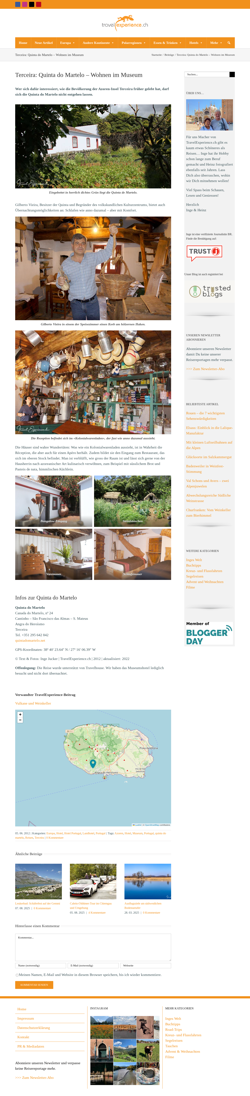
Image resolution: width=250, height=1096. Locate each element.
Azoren (119, 833)
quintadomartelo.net (30, 640)
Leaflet (138, 824)
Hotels (193, 43)
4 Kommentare (97, 912)
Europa (65, 43)
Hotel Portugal (72, 833)
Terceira (39, 837)
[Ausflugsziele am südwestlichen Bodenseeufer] (147, 866)
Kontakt (23, 1037)
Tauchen (171, 1046)
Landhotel (88, 833)
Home (23, 43)
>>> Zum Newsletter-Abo (205, 369)
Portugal (100, 833)
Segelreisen (194, 576)
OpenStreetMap (152, 824)
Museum (138, 833)
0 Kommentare (55, 837)
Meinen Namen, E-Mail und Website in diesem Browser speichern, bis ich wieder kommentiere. (90, 975)
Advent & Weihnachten (182, 1051)
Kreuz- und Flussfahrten (204, 571)
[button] (229, 43)
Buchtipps (193, 565)
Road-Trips (173, 1029)
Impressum (25, 1018)
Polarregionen (132, 43)
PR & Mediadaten (30, 1046)
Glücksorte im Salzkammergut (209, 457)
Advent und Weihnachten (204, 582)
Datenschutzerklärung (33, 1028)
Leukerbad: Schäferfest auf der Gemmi (37, 903)
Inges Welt (194, 560)
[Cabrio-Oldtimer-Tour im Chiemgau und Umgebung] (93, 866)
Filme (190, 587)
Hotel (59, 833)
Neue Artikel (44, 43)
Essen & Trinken (166, 43)
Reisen (29, 837)
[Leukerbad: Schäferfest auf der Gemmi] (38, 866)
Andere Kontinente (96, 43)
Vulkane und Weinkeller (33, 703)
